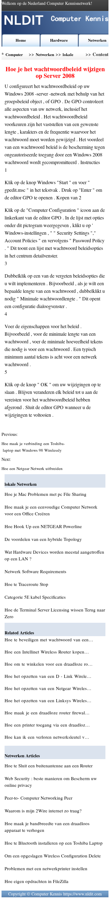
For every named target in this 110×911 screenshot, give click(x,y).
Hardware (59, 40)
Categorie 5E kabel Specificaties (35, 597)
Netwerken (97, 40)
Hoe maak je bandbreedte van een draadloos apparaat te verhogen (47, 826)
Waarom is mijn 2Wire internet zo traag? (43, 811)
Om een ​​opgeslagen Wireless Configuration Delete (53, 856)
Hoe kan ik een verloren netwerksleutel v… (47, 737)
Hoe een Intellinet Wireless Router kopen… (47, 652)
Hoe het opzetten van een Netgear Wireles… (48, 688)
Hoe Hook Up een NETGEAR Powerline (43, 526)
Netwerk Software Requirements (35, 571)
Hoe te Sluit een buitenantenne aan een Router (49, 765)
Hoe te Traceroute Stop (26, 584)
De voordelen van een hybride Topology (43, 539)
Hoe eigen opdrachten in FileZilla (36, 881)
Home (21, 40)
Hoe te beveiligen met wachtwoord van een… (49, 639)
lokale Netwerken (72, 55)
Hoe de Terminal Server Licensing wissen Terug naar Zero (55, 613)
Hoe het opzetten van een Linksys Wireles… (48, 700)
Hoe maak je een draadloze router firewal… (47, 713)
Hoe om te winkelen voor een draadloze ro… (49, 664)
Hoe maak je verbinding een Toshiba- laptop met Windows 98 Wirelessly (33, 447)
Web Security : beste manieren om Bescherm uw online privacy (51, 781)
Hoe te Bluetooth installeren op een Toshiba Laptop (54, 843)
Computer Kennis (14, 55)
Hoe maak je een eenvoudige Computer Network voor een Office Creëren (51, 510)
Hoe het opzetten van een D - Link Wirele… (48, 676)
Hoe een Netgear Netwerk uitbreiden (33, 468)
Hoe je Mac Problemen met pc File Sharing (45, 494)
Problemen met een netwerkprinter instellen (46, 868)
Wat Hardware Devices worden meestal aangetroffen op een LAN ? (54, 555)
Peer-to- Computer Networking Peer (38, 798)
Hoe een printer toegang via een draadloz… (47, 725)
